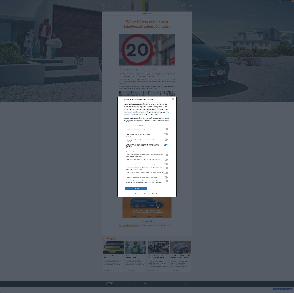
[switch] (166, 129)
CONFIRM (136, 188)
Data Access (147, 193)
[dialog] (147, 146)
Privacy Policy (155, 193)
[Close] (173, 99)
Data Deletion (138, 193)
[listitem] (147, 126)
